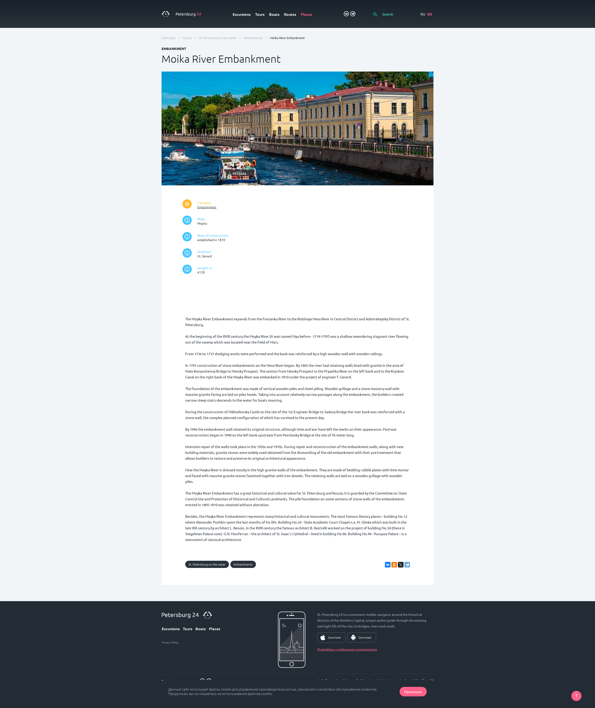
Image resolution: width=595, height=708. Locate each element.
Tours (259, 14)
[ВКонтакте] (387, 564)
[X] (400, 564)
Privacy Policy (170, 642)
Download (334, 637)
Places (306, 14)
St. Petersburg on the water (207, 564)
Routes (290, 14)
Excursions (242, 14)
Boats (274, 14)
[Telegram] (407, 564)
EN (429, 13)
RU (422, 13)
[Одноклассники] (394, 564)
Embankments (206, 207)
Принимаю (413, 691)
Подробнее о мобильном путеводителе (347, 649)
